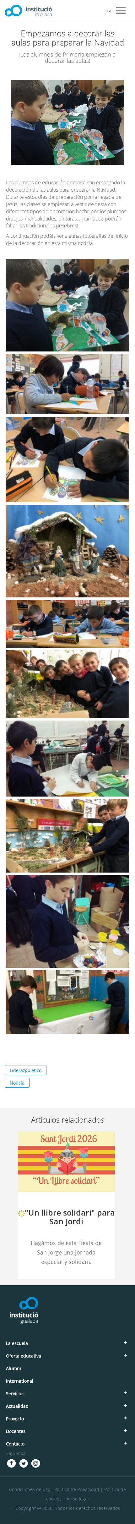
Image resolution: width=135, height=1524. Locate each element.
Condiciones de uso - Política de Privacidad (54, 1489)
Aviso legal (78, 1499)
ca (109, 11)
